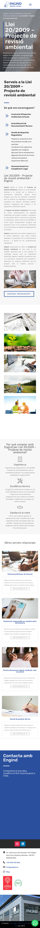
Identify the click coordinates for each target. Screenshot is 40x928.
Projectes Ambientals (10, 16)
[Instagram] (17, 843)
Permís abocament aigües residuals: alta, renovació (20, 671)
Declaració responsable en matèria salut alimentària (20, 622)
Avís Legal (13, 923)
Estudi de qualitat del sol (20, 719)
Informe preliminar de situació (20, 574)
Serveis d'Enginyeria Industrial (19, 13)
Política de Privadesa (25, 923)
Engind (5, 13)
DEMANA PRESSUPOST (19, 294)
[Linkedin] (22, 843)
